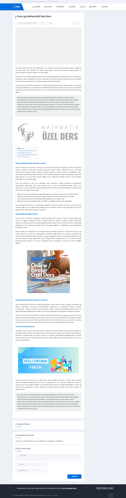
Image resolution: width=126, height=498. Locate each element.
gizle (23, 148)
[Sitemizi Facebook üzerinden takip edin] (105, 1)
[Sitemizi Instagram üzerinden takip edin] (109, 1)
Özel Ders (34, 23)
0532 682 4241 (55, 1)
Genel (23, 18)
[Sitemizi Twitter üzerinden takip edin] (107, 1)
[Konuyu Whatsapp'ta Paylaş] (79, 23)
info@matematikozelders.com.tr (38, 1)
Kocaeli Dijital (54, 495)
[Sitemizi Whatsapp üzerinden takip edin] (111, 1)
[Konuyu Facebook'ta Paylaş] (74, 23)
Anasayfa (19, 18)
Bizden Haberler (27, 23)
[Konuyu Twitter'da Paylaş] (76, 23)
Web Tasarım (46, 495)
